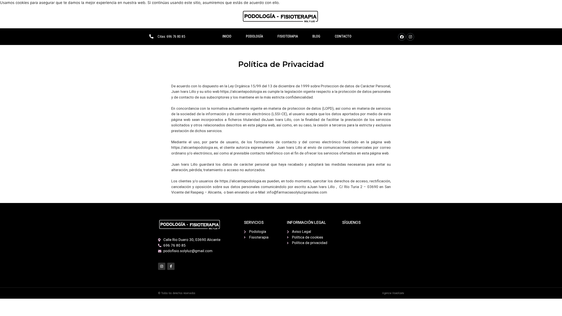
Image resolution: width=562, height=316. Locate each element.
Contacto (343, 36)
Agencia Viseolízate (393, 293)
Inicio (226, 36)
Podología (254, 36)
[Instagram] (410, 37)
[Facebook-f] (171, 266)
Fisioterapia (287, 36)
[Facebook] (401, 37)
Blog (316, 36)
